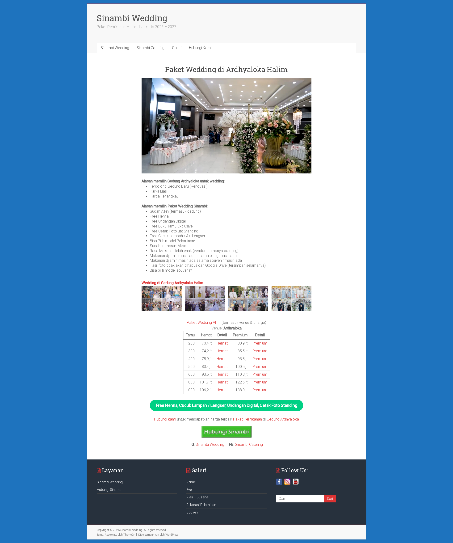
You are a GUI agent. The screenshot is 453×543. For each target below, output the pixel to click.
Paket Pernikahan (247, 419)
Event (190, 490)
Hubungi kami (165, 419)
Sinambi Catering (150, 48)
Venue (191, 482)
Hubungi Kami (200, 48)
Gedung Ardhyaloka (283, 419)
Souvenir (193, 512)
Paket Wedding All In (204, 322)
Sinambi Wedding (132, 18)
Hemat (222, 343)
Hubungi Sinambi (109, 490)
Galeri (176, 48)
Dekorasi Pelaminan (201, 505)
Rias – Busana (197, 497)
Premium (259, 343)
